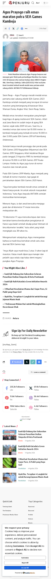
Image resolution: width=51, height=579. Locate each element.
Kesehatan (22, 468)
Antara (16, 318)
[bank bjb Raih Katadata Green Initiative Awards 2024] (9, 450)
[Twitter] (38, 388)
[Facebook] (14, 388)
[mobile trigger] (5, 3)
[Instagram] (38, 397)
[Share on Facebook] (9, 28)
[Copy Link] (18, 28)
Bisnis (20, 441)
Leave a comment (40, 372)
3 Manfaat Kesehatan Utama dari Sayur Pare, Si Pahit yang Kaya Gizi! (33, 462)
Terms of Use (26, 349)
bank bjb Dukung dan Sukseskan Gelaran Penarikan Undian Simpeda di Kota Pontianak (32, 434)
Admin (12, 35)
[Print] (22, 28)
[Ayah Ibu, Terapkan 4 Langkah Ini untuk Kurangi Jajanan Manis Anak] (9, 478)
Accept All (25, 568)
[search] (33, 3)
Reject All (25, 563)
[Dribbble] (38, 407)
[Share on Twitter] (13, 28)
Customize (25, 558)
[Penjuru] (19, 3)
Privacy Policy (17, 352)
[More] (26, 28)
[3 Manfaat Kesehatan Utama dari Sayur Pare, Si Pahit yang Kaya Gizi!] (9, 463)
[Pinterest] (14, 397)
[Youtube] (14, 407)
